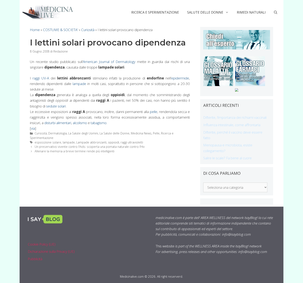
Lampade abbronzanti (91, 142)
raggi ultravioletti (132, 142)
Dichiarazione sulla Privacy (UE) (51, 251)
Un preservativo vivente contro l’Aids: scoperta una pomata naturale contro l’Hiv (90, 147)
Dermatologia (57, 133)
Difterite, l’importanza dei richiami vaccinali (235, 117)
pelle (153, 111)
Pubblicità (35, 258)
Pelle (156, 133)
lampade (79, 83)
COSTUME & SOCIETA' (60, 29)
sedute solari (56, 106)
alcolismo (80, 122)
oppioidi (113, 142)
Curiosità (87, 29)
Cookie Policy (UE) (41, 244)
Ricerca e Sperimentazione (155, 12)
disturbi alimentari (57, 122)
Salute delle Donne (205, 12)
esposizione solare (48, 142)
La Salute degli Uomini (83, 133)
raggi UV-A (41, 78)
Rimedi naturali (251, 12)
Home (35, 29)
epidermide (180, 78)
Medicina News (141, 133)
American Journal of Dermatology (109, 61)
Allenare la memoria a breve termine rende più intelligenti (74, 151)
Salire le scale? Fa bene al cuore (227, 158)
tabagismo (99, 122)
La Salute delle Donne (114, 133)
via (33, 128)
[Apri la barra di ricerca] (275, 12)
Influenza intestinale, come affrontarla (231, 124)
